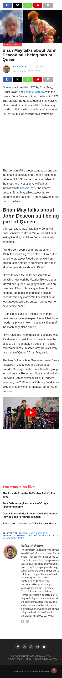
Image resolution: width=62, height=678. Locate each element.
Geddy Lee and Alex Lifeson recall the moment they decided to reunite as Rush (30, 515)
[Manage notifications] (54, 670)
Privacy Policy (15, 659)
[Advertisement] (31, 143)
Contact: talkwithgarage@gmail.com (31, 656)
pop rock (54, 535)
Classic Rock (28, 188)
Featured (7, 535)
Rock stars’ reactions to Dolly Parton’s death (29, 523)
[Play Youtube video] (31, 413)
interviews (19, 535)
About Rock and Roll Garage (41, 659)
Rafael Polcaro (25, 66)
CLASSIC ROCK (41, 533)
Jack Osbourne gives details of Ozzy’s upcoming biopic (25, 505)
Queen (7, 87)
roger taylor (18, 538)
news (45, 535)
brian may (27, 533)
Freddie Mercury (34, 91)
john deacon (34, 535)
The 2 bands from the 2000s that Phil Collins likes (29, 495)
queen (6, 538)
